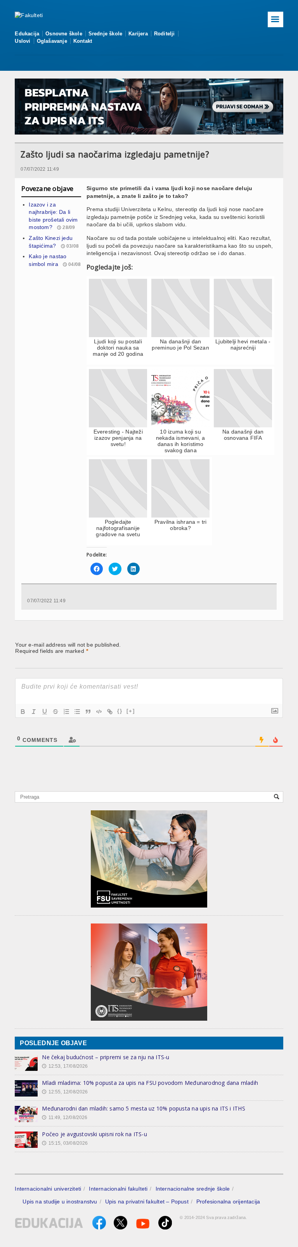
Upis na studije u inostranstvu (60, 1201)
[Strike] (55, 711)
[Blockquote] (88, 711)
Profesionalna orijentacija (228, 1201)
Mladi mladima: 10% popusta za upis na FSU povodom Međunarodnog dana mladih (150, 1082)
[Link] (109, 711)
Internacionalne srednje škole (193, 1189)
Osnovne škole (63, 34)
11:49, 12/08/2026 (64, 1117)
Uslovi (22, 41)
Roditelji (164, 34)
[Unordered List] (77, 711)
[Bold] (22, 711)
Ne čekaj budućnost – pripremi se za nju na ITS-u (105, 1057)
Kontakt (82, 41)
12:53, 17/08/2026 (65, 1066)
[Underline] (44, 711)
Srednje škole (105, 34)
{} (120, 711)
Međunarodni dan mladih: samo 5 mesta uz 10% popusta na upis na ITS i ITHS (143, 1108)
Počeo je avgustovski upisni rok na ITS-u (94, 1134)
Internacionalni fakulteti (118, 1189)
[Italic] (33, 711)
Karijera (138, 34)
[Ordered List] (66, 711)
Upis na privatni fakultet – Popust (147, 1201)
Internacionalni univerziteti (48, 1189)
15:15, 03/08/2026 (65, 1143)
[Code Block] (99, 711)
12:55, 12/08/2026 (65, 1092)
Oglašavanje (52, 41)
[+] (130, 711)
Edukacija (27, 34)
